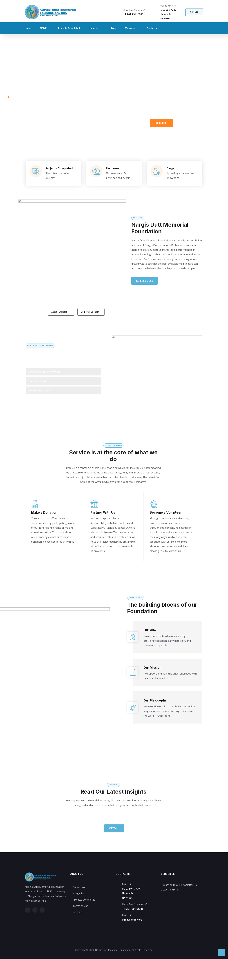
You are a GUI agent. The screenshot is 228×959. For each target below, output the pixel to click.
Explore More (144, 280)
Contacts (152, 28)
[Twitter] (27, 910)
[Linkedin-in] (42, 910)
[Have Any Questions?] (119, 12)
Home (28, 28)
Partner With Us (102, 512)
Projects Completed (69, 28)
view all (114, 828)
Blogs (170, 168)
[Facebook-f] (35, 910)
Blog (113, 28)
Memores (130, 28)
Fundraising (188, 123)
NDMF (43, 28)
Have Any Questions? (134, 10)
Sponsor (161, 123)
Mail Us (126, 915)
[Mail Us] (117, 915)
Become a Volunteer (166, 512)
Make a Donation (44, 512)
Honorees (94, 28)
